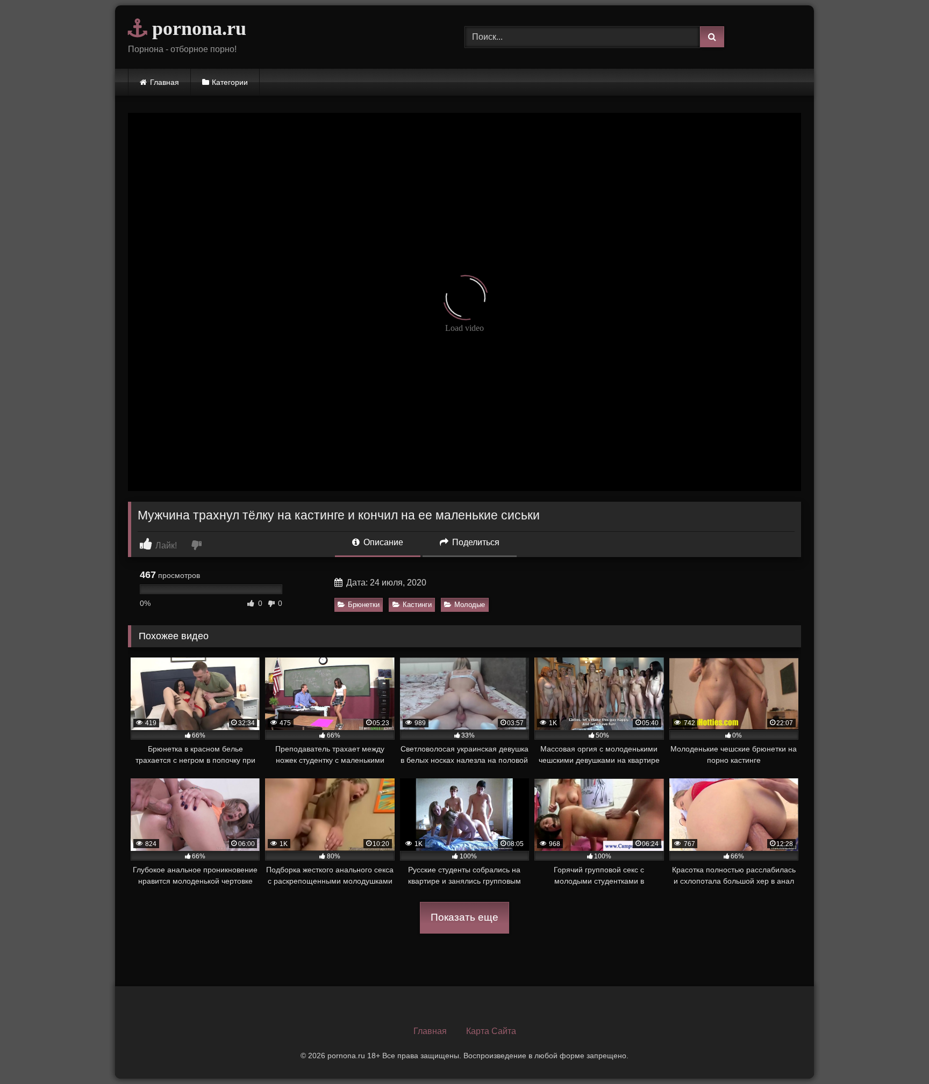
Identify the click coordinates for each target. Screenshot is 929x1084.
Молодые (469, 605)
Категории (230, 82)
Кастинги (417, 605)
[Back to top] (895, 1052)
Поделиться (474, 542)
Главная (164, 82)
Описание (382, 542)
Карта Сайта (491, 1031)
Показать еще (464, 917)
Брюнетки (364, 605)
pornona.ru (196, 28)
